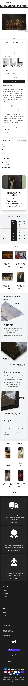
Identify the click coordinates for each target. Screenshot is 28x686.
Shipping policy (22, 679)
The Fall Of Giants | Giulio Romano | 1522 (7, 484)
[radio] (5, 50)
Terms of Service (6, 622)
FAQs (4, 618)
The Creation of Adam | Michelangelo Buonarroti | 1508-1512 (20, 462)
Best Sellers (5, 593)
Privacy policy (7, 679)
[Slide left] (10, 38)
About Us (5, 612)
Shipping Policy (13, 522)
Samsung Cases (6, 603)
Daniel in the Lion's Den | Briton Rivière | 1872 (7, 286)
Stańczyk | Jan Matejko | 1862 (20, 484)
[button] (2, 2)
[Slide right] (17, 38)
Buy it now (14, 81)
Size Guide (22, 47)
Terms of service (14, 679)
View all (14, 492)
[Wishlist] (22, 2)
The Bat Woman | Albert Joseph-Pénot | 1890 (20, 286)
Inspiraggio (8, 677)
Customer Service (13, 578)
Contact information (15, 681)
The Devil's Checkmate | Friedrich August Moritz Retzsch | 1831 (20, 264)
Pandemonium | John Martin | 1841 (7, 264)
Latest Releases (6, 596)
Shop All (5, 590)
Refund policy (22, 677)
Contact (4, 615)
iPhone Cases (6, 599)
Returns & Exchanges (13, 550)
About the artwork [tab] (7, 140)
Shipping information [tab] (21, 140)
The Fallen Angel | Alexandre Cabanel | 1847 (7, 462)
